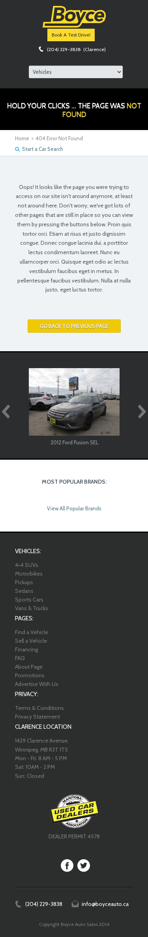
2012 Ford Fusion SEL (74, 442)
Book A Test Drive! (71, 35)
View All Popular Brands (74, 508)
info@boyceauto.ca (105, 904)
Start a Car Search (42, 149)
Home (22, 138)
